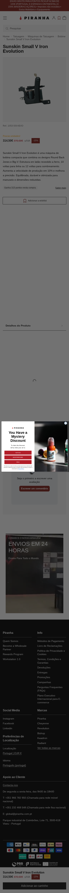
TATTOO (18, 452)
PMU (17, 462)
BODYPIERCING (18, 457)
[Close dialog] (65, 423)
